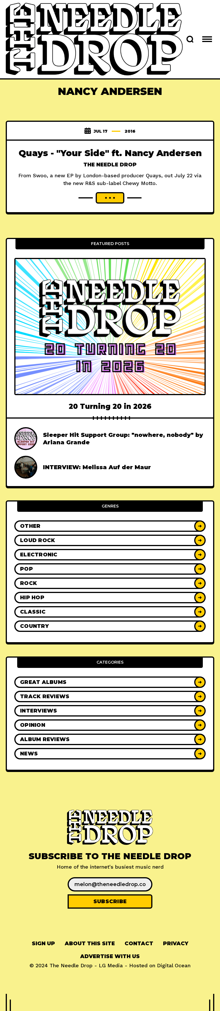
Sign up (43, 943)
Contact (139, 943)
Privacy (175, 943)
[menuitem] (43, 943)
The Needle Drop (110, 165)
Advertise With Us (110, 956)
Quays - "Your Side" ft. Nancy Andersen (110, 153)
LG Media (111, 965)
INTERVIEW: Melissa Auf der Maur (97, 467)
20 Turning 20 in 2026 (110, 406)
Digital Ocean (173, 965)
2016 (130, 131)
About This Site (90, 943)
